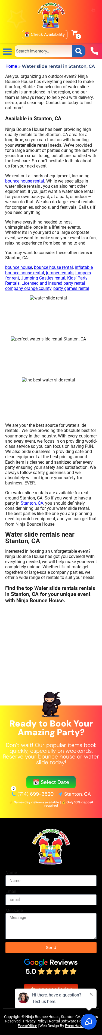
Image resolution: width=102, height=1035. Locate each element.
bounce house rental (24, 181)
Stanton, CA (32, 503)
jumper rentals (59, 272)
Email (10, 891)
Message (14, 910)
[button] (7, 51)
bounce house (18, 267)
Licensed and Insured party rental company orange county (45, 286)
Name (11, 872)
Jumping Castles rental (43, 278)
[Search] (78, 51)
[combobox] (43, 51)
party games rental (71, 288)
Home (11, 66)
